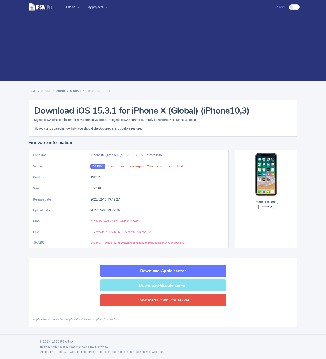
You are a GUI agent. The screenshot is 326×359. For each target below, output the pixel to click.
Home (32, 91)
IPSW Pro (66, 341)
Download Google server (163, 285)
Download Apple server (163, 270)
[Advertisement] (163, 47)
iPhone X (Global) (68, 91)
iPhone (46, 91)
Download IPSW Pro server (163, 300)
